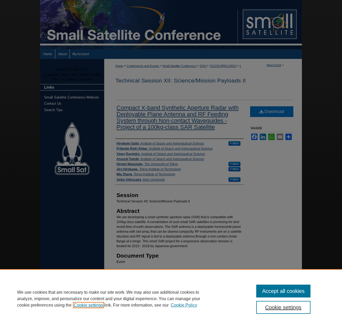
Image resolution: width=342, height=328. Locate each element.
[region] (171, 298)
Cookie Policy (184, 305)
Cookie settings (88, 305)
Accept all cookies (283, 291)
